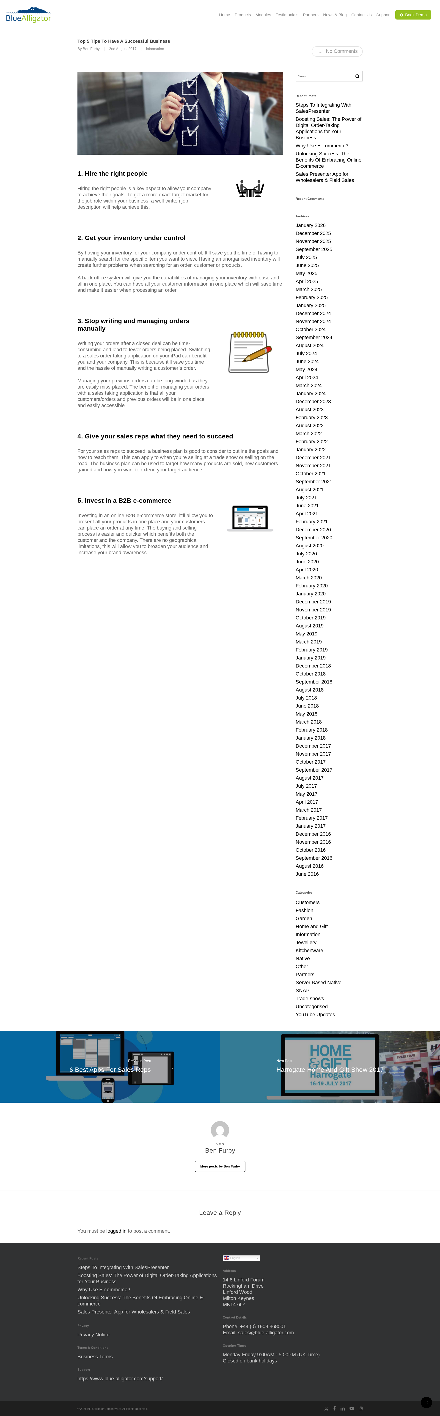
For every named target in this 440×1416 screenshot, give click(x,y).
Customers (308, 902)
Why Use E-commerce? (322, 146)
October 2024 (311, 329)
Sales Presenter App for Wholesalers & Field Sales (325, 177)
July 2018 (306, 698)
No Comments (341, 51)
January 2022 (311, 449)
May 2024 (306, 369)
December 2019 (313, 602)
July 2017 (306, 786)
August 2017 (310, 778)
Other (302, 966)
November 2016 (313, 842)
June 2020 (307, 562)
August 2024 (310, 345)
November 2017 (313, 754)
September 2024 (314, 337)
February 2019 (312, 650)
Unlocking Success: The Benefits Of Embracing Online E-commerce (328, 160)
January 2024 (311, 393)
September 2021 (314, 481)
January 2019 (311, 658)
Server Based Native (318, 982)
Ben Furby (91, 49)
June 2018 (307, 706)
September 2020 (314, 537)
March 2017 (309, 810)
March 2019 (309, 642)
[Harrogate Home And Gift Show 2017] (330, 1067)
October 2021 (311, 473)
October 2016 (311, 850)
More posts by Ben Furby (220, 1166)
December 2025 (313, 233)
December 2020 (313, 529)
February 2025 (312, 297)
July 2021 (306, 497)
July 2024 (306, 353)
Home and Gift (312, 926)
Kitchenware (309, 950)
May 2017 (306, 794)
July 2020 (306, 554)
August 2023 (310, 409)
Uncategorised (312, 1006)
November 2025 (313, 241)
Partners (305, 974)
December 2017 (313, 746)
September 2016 (314, 858)
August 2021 (310, 489)
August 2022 (310, 425)
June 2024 (307, 361)
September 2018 (314, 682)
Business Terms (95, 1356)
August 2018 (310, 690)
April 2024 (307, 377)
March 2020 (309, 578)
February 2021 (312, 521)
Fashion (304, 910)
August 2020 (310, 546)
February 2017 (312, 818)
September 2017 (314, 770)
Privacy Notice (93, 1335)
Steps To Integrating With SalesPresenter (323, 108)
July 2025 (306, 257)
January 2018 (311, 738)
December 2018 (313, 666)
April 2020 (307, 570)
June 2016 (307, 874)
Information (155, 49)
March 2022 (309, 433)
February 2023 (312, 417)
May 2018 (306, 714)
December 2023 (313, 401)
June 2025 (307, 265)
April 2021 (307, 513)
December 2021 (313, 457)
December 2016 (313, 834)
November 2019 (313, 610)
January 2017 (311, 826)
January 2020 (311, 594)
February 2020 (312, 586)
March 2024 (309, 385)
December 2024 (313, 313)
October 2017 (311, 762)
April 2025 (307, 281)
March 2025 (309, 289)
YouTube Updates (315, 1014)
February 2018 (312, 730)
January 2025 (311, 305)
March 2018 (309, 722)
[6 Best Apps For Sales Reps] (110, 1067)
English (234, 1258)
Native (303, 958)
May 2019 (306, 634)
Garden (304, 918)
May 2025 (306, 273)
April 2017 (307, 802)
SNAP (303, 990)
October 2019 (311, 618)
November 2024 (313, 321)
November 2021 (313, 465)
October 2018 (311, 674)
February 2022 (312, 441)
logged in (116, 1231)
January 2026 (311, 225)
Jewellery (306, 942)
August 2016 (310, 866)
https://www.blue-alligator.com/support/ (120, 1378)
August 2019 (310, 626)
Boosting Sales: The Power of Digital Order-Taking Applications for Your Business (328, 128)
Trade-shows (310, 998)
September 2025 (314, 249)
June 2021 (307, 505)
